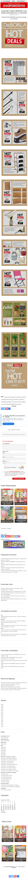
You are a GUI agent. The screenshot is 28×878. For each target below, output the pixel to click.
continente (18, 689)
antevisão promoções (6, 401)
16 (1, 807)
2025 (2, 706)
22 (14, 807)
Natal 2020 (3, 755)
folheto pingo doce (15, 688)
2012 (2, 726)
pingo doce (11, 689)
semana (3, 404)
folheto (18, 397)
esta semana (16, 401)
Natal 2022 (3, 751)
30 (1, 810)
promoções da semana (9, 397)
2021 (2, 712)
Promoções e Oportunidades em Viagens (10, 785)
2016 (2, 720)
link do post (3, 528)
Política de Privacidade (6, 789)
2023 (2, 709)
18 (5, 807)
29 (14, 809)
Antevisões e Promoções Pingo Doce (9, 758)
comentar (9, 528)
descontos (18, 404)
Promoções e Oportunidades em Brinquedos (10, 786)
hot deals (23, 397)
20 (10, 807)
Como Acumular (4, 737)
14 (12, 806)
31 (3, 810)
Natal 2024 (3, 747)
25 (5, 809)
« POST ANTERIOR (6, 1)
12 (8, 806)
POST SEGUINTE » (21, 1)
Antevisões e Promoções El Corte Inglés (9, 770)
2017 (2, 718)
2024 (2, 707)
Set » (4, 812)
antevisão (22, 401)
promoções (15, 399)
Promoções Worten (5, 780)
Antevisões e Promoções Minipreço (8, 767)
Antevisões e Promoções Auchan (8, 766)
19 (8, 807)
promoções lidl (7, 688)
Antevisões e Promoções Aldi (7, 763)
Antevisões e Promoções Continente (9, 759)
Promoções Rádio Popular (6, 775)
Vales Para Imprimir (5, 740)
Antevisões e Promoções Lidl (7, 761)
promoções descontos (6, 399)
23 (1, 809)
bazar (9, 686)
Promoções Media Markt (6, 778)
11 (5, 806)
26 (8, 809)
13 (10, 806)
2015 (2, 721)
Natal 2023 (3, 750)
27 (10, 809)
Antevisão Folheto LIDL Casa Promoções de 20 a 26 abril (13, 591)
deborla (21, 399)
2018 (2, 716)
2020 (2, 713)
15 (14, 806)
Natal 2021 (3, 753)
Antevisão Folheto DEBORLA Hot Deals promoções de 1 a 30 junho (14, 12)
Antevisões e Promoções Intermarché (9, 764)
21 (12, 807)
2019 (2, 715)
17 (3, 807)
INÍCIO (13, 1)
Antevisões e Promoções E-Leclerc (8, 769)
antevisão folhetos (10, 404)
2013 (2, 724)
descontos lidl (14, 686)
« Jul (2, 812)
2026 (2, 704)
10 (3, 806)
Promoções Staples (5, 781)
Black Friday (3, 744)
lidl (3, 688)
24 (3, 809)
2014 (2, 723)
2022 (2, 710)
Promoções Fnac (4, 774)
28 (12, 809)
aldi (15, 689)
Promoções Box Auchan (6, 777)
